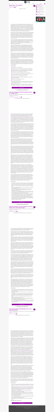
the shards (13, 211)
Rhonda (26, 274)
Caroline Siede (11, 95)
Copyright (31, 406)
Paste (9, 0)
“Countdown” (22, 28)
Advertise (22, 406)
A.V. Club (11, 0)
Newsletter (25, 406)
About (16, 406)
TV (9, 7)
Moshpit (20, 0)
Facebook (28, 406)
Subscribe (19, 406)
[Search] (9, 3)
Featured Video (38, 16)
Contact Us (37, 406)
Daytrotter (18, 0)
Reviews (11, 7)
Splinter (16, 0)
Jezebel (14, 0)
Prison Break (28, 72)
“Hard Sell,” (12, 37)
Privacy (34, 406)
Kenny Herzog (11, 6)
